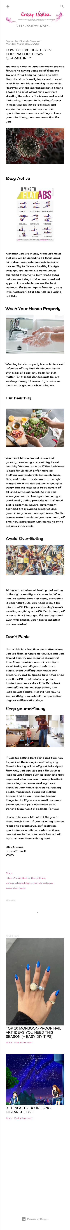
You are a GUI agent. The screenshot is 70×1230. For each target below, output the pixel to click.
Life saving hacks (14, 883)
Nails (21, 26)
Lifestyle (28, 883)
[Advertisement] (35, 1173)
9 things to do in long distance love (28, 1110)
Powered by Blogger (37, 1219)
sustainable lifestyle (15, 888)
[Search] (62, 5)
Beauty (32, 26)
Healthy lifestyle (30, 878)
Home (42, 878)
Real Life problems (43, 883)
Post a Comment (23, 1042)
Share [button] (9, 873)
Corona (17, 878)
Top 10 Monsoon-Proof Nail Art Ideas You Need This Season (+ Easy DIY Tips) (33, 1032)
